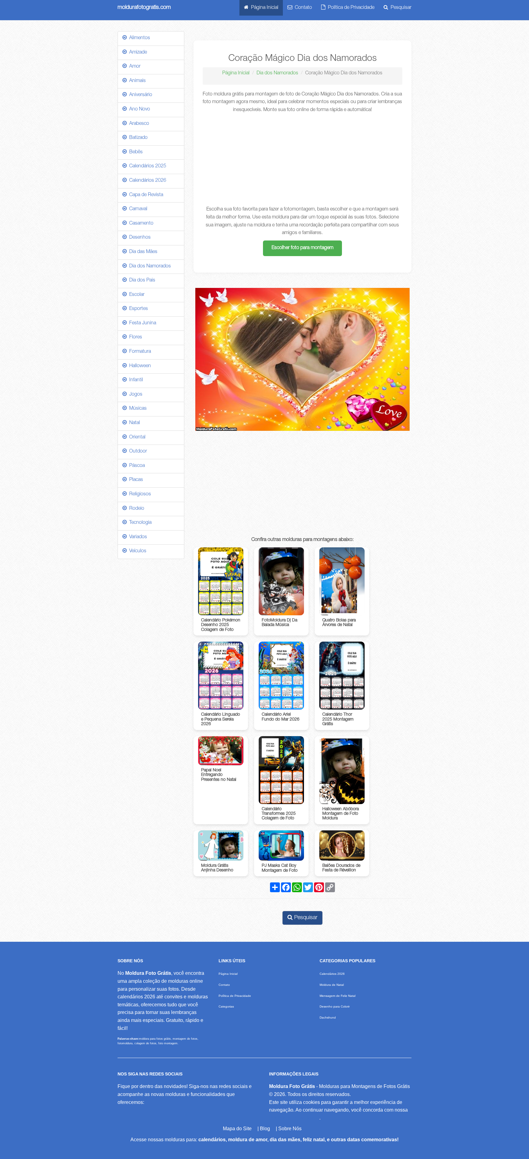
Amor (134, 66)
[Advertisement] (303, 160)
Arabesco (138, 123)
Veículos (136, 551)
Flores (134, 337)
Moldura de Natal (332, 984)
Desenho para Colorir (335, 1006)
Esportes (137, 309)
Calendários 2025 (146, 166)
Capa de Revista (145, 195)
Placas (135, 480)
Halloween (139, 366)
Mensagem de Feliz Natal (337, 995)
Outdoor (137, 451)
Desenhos (139, 237)
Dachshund (328, 1017)
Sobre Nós (290, 1128)
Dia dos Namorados (277, 73)
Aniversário (139, 95)
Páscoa (136, 466)
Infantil (135, 380)
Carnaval (137, 209)
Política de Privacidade (349, 8)
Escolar (135, 295)
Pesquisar (399, 8)
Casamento (140, 223)
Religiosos (139, 494)
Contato (302, 8)
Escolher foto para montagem (302, 248)
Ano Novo (138, 109)
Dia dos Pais (141, 280)
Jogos (134, 394)
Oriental (136, 437)
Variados (137, 537)
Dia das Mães (142, 252)
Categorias (226, 1006)
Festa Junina (141, 323)
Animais (136, 81)
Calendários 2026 (146, 180)
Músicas (137, 408)
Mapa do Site (237, 1128)
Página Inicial (263, 8)
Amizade (137, 52)
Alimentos (138, 38)
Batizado (137, 138)
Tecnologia (139, 522)
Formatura (139, 351)
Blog (265, 1128)
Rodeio (135, 508)
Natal (133, 423)
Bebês (135, 152)
